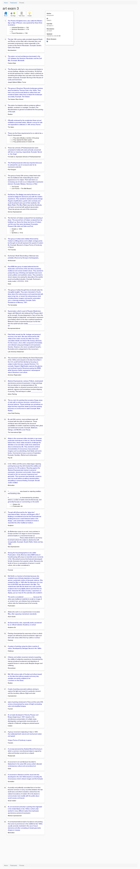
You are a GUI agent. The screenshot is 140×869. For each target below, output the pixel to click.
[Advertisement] (61, 63)
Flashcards (13, 3)
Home (6, 3)
